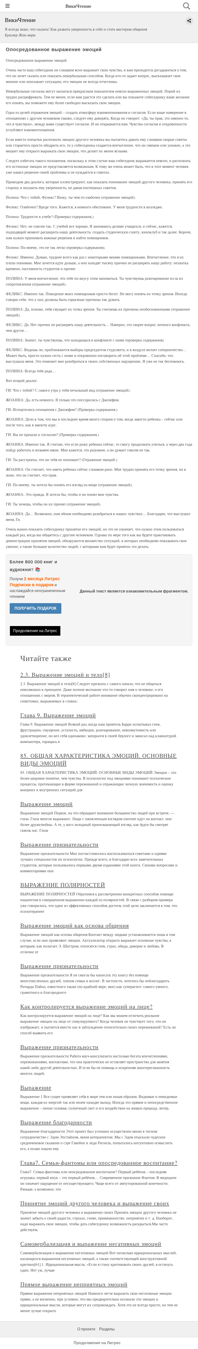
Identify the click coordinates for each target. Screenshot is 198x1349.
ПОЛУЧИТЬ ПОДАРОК (35, 608)
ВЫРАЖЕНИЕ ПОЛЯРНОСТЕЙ (62, 885)
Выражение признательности (59, 844)
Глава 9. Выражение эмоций (58, 715)
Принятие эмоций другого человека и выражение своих (94, 1203)
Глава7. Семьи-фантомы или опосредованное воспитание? (98, 1162)
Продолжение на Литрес (35, 631)
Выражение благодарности (56, 1122)
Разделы (107, 1329)
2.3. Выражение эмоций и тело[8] (65, 674)
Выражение (35, 1087)
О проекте (86, 1329)
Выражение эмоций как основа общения (74, 925)
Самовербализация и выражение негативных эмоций (90, 1243)
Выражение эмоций (46, 804)
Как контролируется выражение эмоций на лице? (86, 1006)
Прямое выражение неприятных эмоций (73, 1284)
